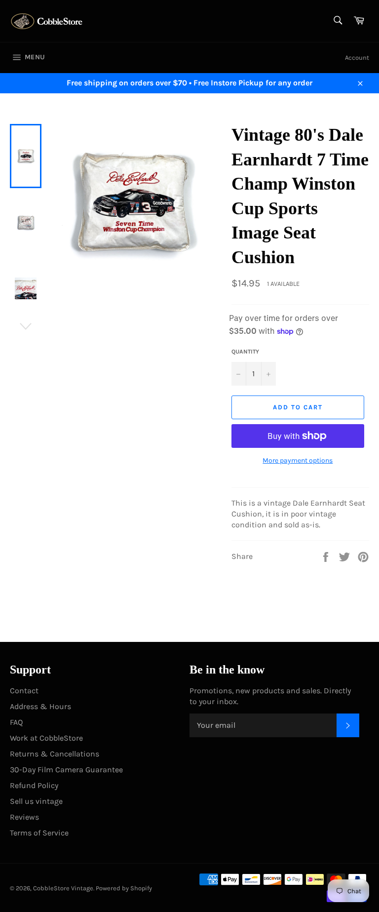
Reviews (24, 817)
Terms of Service (39, 832)
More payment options (298, 460)
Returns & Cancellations (54, 753)
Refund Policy (34, 785)
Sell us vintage (36, 801)
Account (357, 57)
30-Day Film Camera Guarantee (66, 769)
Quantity (245, 351)
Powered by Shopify (124, 888)
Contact (24, 690)
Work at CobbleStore (46, 738)
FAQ (16, 722)
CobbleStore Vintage (63, 888)
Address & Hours (40, 706)
